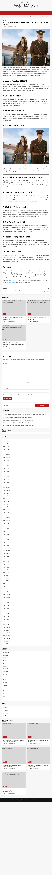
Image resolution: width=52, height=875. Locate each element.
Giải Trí (4, 20)
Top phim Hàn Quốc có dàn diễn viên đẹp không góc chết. (13, 318)
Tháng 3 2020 (6, 619)
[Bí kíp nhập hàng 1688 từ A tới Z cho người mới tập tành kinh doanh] (14, 755)
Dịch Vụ (4, 657)
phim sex (12, 282)
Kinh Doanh (5, 668)
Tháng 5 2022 (6, 561)
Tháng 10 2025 (6, 457)
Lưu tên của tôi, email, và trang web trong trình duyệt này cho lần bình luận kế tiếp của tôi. (26, 394)
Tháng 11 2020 (6, 597)
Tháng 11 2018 (6, 627)
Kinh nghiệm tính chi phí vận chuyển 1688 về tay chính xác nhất (17, 422)
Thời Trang (5, 685)
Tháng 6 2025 (6, 468)
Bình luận (5, 363)
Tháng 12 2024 (6, 485)
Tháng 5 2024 (6, 501)
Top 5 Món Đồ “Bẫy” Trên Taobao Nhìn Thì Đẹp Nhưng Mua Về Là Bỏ (18, 425)
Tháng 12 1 (5, 643)
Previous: (14, 289)
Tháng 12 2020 (6, 594)
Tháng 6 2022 (6, 558)
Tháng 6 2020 (6, 611)
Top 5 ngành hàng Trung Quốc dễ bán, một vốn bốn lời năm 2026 (17, 417)
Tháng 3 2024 (6, 506)
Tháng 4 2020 (6, 616)
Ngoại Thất (5, 671)
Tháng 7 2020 (6, 608)
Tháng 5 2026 (6, 443)
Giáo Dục (5, 666)
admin (5, 26)
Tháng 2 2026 (6, 449)
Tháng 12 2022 (6, 548)
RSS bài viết (5, 710)
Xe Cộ (4, 696)
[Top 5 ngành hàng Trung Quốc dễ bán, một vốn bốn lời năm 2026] (38, 731)
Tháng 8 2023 (6, 526)
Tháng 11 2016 (6, 638)
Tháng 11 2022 (6, 550)
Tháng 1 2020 (6, 624)
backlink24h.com (26, 5)
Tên (4, 382)
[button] (3, 12)
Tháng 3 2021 (6, 589)
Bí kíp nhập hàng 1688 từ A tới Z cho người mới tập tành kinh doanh (18, 420)
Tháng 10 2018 (6, 630)
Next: (38, 289)
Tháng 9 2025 (6, 460)
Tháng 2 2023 (6, 542)
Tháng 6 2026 (6, 441)
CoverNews (30, 799)
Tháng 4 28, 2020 (11, 26)
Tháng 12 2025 (6, 454)
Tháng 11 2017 (6, 632)
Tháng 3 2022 (6, 567)
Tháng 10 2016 (6, 641)
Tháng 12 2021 (6, 575)
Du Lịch (4, 660)
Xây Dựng (5, 690)
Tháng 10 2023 (6, 520)
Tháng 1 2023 (6, 545)
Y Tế (4, 699)
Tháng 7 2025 (6, 465)
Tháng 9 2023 (6, 523)
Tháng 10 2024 (6, 490)
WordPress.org (6, 715)
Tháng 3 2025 (6, 476)
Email (28, 382)
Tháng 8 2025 (6, 463)
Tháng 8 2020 (6, 605)
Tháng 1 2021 (6, 591)
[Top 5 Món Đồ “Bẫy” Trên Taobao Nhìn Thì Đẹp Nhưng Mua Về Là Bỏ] (14, 780)
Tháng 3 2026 (6, 446)
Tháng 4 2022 (6, 564)
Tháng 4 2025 (6, 474)
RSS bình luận (6, 713)
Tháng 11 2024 (6, 487)
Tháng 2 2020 (6, 622)
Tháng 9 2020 (6, 602)
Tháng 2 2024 (6, 509)
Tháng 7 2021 (6, 583)
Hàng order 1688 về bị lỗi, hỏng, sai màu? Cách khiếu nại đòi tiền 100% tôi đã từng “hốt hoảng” (25, 414)
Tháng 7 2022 (6, 556)
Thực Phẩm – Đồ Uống (8, 688)
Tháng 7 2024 (6, 495)
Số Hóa (4, 677)
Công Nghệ (5, 655)
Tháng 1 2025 (6, 482)
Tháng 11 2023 (6, 517)
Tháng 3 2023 (6, 539)
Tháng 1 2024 (6, 512)
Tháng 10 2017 (6, 635)
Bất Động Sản (6, 652)
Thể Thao (5, 682)
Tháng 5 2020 (6, 613)
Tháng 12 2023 (6, 515)
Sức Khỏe (5, 679)
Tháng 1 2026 (6, 452)
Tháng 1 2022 (6, 572)
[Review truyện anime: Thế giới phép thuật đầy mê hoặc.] (38, 308)
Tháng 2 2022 (6, 569)
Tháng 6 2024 (6, 498)
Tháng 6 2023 (6, 531)
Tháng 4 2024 (6, 504)
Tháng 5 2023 (6, 534)
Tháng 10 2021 (6, 580)
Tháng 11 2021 (6, 578)
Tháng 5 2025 (6, 471)
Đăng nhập (5, 707)
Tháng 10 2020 (6, 600)
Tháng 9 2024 (6, 493)
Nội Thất (5, 674)
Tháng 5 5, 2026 (10, 321)
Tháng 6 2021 (6, 586)
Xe (3, 693)
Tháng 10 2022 (6, 553)
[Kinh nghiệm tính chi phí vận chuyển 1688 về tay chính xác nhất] (38, 755)
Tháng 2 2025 (6, 479)
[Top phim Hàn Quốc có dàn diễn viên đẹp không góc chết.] (14, 308)
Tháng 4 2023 (6, 537)
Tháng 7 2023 (6, 528)
